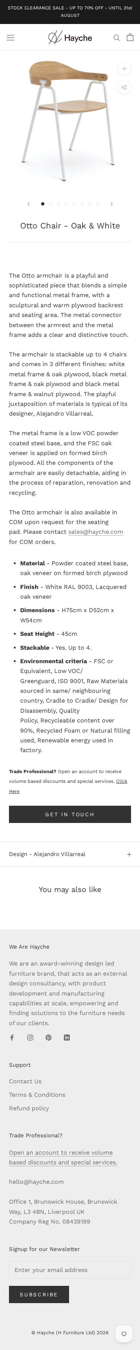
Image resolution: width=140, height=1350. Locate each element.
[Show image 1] (42, 204)
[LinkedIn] (67, 1037)
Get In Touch (70, 814)
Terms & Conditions (37, 1094)
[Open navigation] (10, 37)
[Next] (112, 204)
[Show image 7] (89, 204)
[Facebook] (12, 1037)
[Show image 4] (66, 204)
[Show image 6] (82, 204)
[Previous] (29, 204)
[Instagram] (30, 1037)
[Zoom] (124, 68)
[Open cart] (130, 37)
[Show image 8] (97, 204)
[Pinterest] (49, 1037)
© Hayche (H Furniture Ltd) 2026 (70, 1332)
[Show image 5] (74, 204)
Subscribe (39, 1294)
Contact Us (25, 1081)
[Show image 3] (58, 204)
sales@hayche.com (95, 531)
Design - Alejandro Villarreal (47, 854)
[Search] (116, 37)
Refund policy (29, 1108)
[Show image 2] (50, 204)
